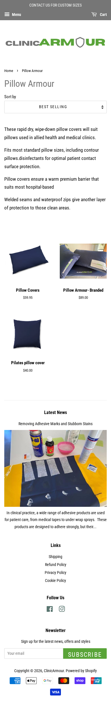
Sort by (10, 96)
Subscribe (85, 654)
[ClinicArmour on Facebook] (49, 610)
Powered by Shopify (81, 670)
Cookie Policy (55, 580)
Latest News (55, 412)
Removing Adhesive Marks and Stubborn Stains (55, 423)
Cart (103, 14)
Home (8, 71)
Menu (16, 14)
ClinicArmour (54, 670)
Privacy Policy (55, 572)
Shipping (55, 556)
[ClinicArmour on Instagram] (62, 610)
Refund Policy (55, 564)
